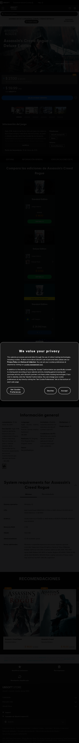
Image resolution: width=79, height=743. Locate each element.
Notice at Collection (28, 362)
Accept (64, 391)
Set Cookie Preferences (15, 390)
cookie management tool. (33, 364)
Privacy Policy (12, 362)
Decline (50, 391)
